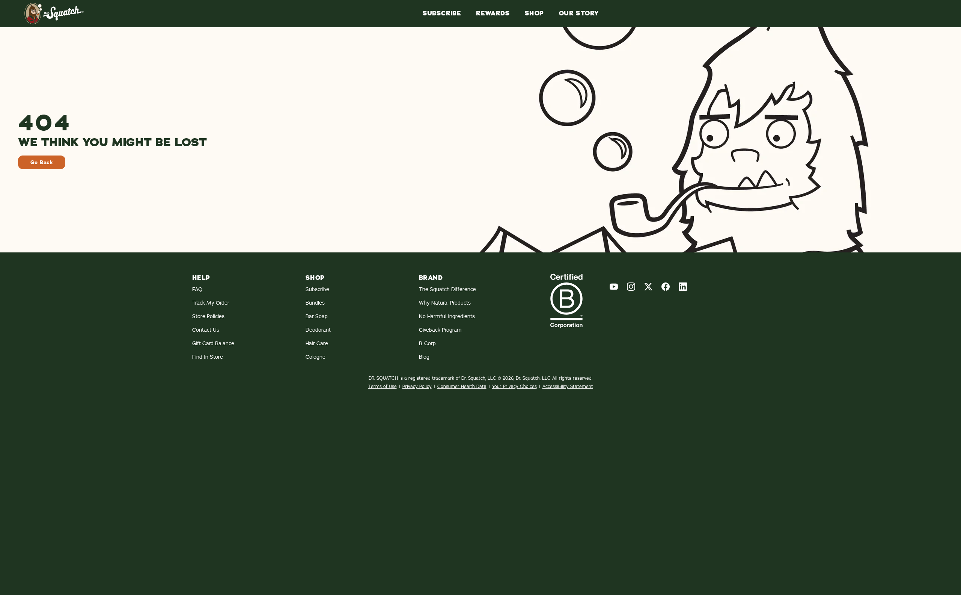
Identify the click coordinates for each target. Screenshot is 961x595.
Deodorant (318, 329)
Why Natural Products (445, 302)
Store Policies (208, 316)
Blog (424, 356)
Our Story (579, 13)
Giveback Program (440, 329)
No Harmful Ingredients (447, 316)
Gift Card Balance (213, 343)
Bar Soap (317, 316)
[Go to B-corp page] (566, 300)
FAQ (197, 289)
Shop (534, 13)
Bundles (315, 302)
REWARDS (493, 13)
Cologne (315, 356)
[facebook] (665, 286)
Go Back (41, 162)
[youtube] (614, 286)
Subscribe (442, 13)
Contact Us (205, 329)
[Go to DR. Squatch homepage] (54, 13)
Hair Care (317, 343)
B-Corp (427, 343)
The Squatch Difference (447, 289)
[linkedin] (683, 286)
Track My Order (210, 302)
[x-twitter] (648, 286)
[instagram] (631, 286)
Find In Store (207, 356)
